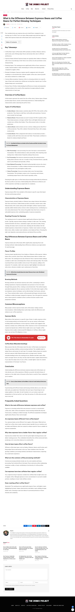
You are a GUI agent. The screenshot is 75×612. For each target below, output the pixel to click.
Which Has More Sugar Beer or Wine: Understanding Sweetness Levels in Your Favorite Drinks (60, 69)
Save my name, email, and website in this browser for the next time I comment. (20, 585)
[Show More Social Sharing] (40, 27)
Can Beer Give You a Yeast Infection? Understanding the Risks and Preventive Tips (61, 49)
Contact (44, 8)
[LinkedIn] (2, 42)
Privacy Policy (51, 8)
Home (22, 8)
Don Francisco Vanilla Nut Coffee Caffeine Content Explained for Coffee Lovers (9, 557)
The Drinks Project (39, 608)
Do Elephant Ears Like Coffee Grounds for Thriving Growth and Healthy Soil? (26, 557)
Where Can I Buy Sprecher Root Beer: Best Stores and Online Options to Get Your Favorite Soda (61, 63)
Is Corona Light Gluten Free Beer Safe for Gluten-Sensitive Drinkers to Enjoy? (60, 54)
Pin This (42, 337)
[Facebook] (2, 36)
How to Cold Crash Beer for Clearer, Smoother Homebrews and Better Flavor (61, 58)
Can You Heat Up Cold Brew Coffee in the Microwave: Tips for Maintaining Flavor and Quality (41, 548)
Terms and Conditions (58, 605)
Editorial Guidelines (32, 605)
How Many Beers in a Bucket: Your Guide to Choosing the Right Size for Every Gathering (61, 74)
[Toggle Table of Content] (18, 42)
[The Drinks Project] (37, 4)
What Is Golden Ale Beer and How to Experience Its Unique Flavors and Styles (60, 40)
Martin (8, 24)
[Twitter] (2, 39)
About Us (37, 8)
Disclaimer (49, 605)
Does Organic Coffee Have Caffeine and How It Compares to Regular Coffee (41, 557)
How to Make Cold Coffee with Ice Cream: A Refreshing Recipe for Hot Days (10, 548)
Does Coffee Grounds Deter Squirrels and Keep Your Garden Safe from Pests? (26, 548)
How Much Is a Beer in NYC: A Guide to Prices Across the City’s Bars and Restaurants (61, 45)
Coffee (27, 8)
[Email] (2, 48)
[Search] (71, 9)
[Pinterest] (2, 45)
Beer (32, 8)
